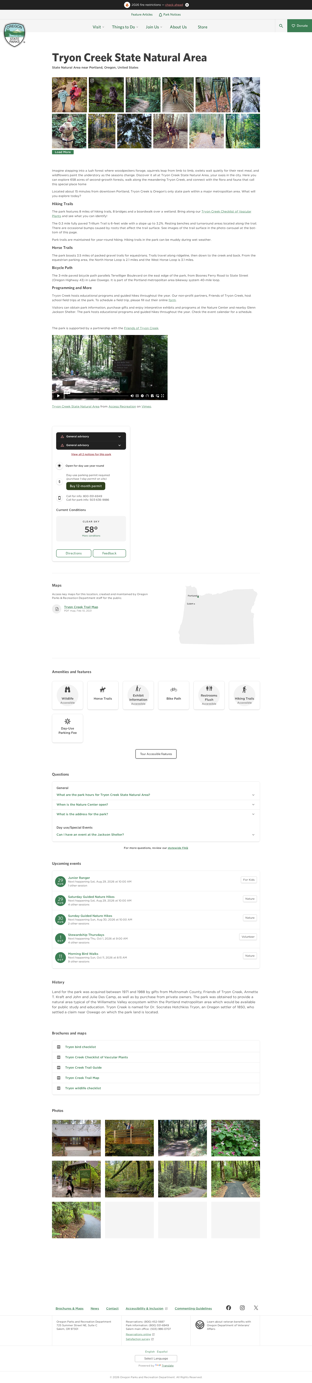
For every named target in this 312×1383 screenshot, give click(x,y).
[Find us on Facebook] (229, 1308)
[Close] (187, 4)
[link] (156, 881)
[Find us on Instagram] (242, 1308)
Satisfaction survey (138, 1338)
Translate (168, 1365)
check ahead (174, 5)
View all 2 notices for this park (91, 454)
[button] (281, 26)
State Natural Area (66, 67)
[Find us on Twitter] (256, 1308)
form (172, 300)
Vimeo (146, 406)
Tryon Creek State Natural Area (75, 406)
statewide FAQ (178, 848)
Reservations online (138, 1334)
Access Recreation (122, 406)
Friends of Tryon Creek (141, 328)
